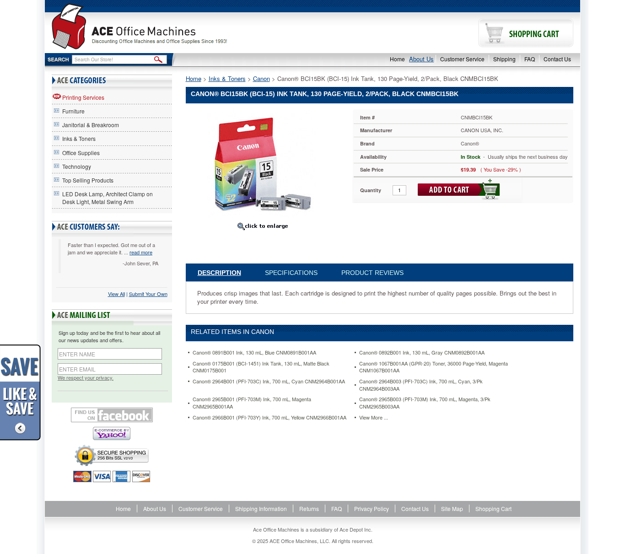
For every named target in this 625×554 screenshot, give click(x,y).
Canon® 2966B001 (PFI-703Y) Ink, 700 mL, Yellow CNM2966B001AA (269, 417)
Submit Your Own (148, 293)
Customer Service (462, 59)
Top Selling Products (87, 180)
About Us (421, 58)
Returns (309, 508)
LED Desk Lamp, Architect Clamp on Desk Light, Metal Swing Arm (107, 197)
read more (140, 252)
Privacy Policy (371, 508)
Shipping (504, 59)
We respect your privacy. (85, 377)
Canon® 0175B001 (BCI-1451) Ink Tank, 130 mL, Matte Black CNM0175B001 (261, 367)
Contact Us (557, 59)
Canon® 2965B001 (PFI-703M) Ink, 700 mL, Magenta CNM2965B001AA (252, 403)
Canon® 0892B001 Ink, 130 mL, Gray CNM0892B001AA (422, 352)
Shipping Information (261, 508)
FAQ (529, 59)
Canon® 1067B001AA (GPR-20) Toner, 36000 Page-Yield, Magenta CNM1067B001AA (433, 367)
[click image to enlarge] (262, 226)
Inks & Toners (79, 138)
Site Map (452, 508)
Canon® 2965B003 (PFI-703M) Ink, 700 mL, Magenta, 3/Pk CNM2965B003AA (424, 403)
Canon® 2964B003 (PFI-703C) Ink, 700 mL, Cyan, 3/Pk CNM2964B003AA (421, 385)
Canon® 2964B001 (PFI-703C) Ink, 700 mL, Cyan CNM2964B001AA (269, 381)
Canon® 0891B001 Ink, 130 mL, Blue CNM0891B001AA (254, 352)
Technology (76, 166)
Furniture (73, 111)
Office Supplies (81, 152)
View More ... (373, 417)
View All (116, 293)
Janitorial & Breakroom (90, 125)
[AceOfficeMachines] (179, 26)
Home (397, 59)
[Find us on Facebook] (112, 415)
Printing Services (83, 97)
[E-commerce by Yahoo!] (112, 433)
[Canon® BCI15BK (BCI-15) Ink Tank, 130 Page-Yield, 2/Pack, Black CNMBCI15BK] (262, 163)
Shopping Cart (493, 508)
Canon (261, 78)
